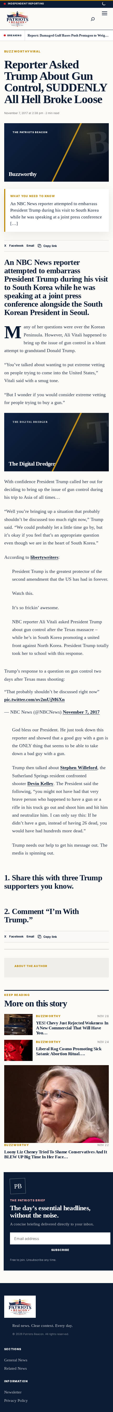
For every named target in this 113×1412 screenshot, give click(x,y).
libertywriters (44, 557)
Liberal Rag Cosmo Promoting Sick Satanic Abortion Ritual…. (68, 1051)
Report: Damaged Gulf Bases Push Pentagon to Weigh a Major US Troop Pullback (68, 35)
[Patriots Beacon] (17, 18)
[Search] (92, 19)
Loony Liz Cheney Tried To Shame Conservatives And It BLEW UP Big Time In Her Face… (55, 1155)
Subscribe (60, 1250)
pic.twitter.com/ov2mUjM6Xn (34, 699)
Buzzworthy (17, 51)
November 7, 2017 (81, 712)
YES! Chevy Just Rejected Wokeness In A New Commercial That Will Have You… (72, 1028)
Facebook (16, 245)
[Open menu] (104, 19)
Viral (35, 51)
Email (30, 245)
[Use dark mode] (103, 4)
